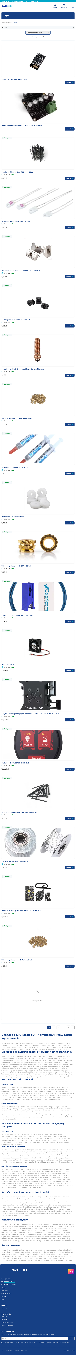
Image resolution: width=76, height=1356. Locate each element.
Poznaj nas (4, 1290)
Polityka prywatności (7, 1325)
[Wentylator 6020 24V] (38, 645)
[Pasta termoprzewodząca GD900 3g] (38, 449)
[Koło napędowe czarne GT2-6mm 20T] (38, 301)
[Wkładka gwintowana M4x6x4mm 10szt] (38, 399)
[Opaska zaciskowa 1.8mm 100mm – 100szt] (38, 153)
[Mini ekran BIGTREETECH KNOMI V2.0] (38, 744)
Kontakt (3, 1296)
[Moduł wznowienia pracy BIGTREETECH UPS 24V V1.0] (38, 107)
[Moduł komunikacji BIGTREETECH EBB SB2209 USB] (38, 892)
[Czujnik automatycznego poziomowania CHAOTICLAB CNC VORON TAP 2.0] (38, 695)
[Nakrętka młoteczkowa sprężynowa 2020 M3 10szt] (38, 252)
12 (68, 1027)
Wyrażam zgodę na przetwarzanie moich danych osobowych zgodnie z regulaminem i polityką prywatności (36, 1342)
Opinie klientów (6, 1293)
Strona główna (6, 22)
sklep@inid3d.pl (18, 1)
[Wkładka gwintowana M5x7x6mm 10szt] (38, 941)
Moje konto (4, 1316)
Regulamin (4, 1319)
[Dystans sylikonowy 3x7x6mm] (38, 498)
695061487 (6, 1)
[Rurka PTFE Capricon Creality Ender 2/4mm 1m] (38, 596)
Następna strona (38, 1001)
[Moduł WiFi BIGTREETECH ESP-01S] (38, 60)
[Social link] (71, 1271)
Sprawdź (68, 82)
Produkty (4, 1308)
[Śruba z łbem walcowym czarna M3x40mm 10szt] (38, 793)
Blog (2, 1299)
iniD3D (24, 1350)
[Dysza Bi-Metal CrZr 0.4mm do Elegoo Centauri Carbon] (38, 350)
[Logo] (7, 6)
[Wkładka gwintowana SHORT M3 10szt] (38, 547)
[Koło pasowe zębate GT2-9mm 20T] (38, 842)
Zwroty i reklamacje (7, 1322)
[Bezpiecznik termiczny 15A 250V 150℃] (38, 202)
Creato (72, 1350)
